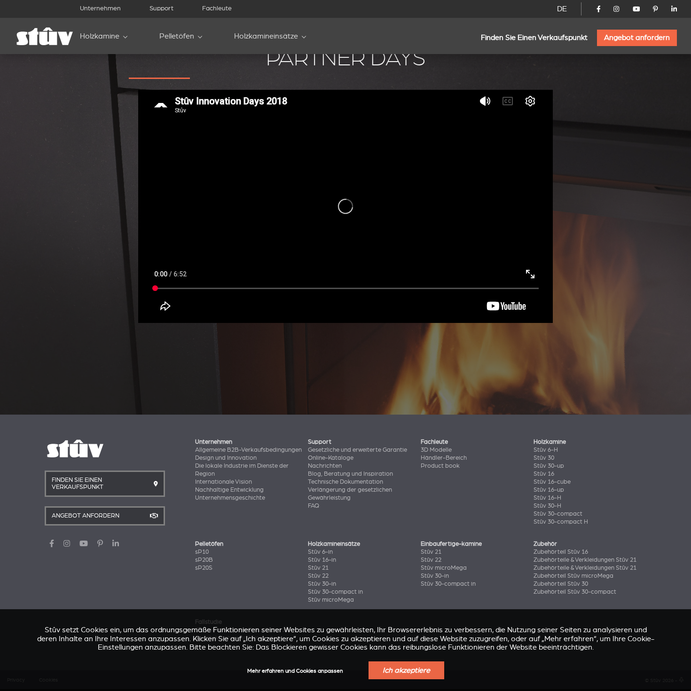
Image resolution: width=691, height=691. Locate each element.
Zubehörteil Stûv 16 (561, 552)
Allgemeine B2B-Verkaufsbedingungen (248, 450)
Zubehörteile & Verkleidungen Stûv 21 (585, 560)
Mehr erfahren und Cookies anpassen (295, 671)
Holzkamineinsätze (266, 36)
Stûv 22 (318, 576)
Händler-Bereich (444, 458)
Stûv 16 (544, 474)
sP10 (202, 552)
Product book (440, 466)
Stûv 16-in (322, 560)
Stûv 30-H (547, 506)
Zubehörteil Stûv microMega (573, 576)
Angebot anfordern (637, 37)
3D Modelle (436, 450)
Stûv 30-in (322, 584)
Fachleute (217, 8)
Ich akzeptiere (406, 670)
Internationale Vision (223, 482)
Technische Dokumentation (345, 482)
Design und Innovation (226, 458)
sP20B (204, 560)
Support (161, 8)
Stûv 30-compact (558, 513)
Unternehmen (100, 8)
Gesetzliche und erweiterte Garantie (357, 450)
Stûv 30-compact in (335, 592)
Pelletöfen (176, 36)
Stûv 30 (544, 458)
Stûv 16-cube (552, 482)
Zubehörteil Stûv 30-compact (575, 592)
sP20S (203, 568)
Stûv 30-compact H (561, 521)
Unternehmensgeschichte (230, 498)
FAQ (313, 506)
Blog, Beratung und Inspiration (350, 474)
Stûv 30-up (549, 466)
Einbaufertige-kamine (451, 544)
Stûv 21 (318, 568)
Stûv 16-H (547, 498)
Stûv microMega (331, 600)
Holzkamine (99, 36)
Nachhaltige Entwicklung (229, 490)
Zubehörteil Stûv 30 (561, 584)
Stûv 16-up (549, 490)
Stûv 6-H (546, 450)
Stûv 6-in (320, 552)
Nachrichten (325, 466)
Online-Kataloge (330, 458)
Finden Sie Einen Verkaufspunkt (534, 37)
